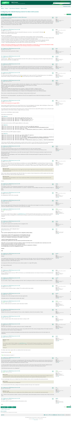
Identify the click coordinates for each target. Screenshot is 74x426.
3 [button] (69, 14)
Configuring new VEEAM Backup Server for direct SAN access (20, 11)
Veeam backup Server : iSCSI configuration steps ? (10, 228)
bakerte (4, 18)
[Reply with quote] (53, 17)
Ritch (56, 309)
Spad (56, 316)
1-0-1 (56, 357)
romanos (57, 80)
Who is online (3, 411)
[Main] (6, 2)
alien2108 (57, 253)
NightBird (57, 398)
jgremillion (4, 57)
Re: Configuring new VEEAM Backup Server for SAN (10, 29)
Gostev (57, 29)
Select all (6, 116)
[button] (70, 14)
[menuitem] (68, 6)
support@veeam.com (22, 213)
